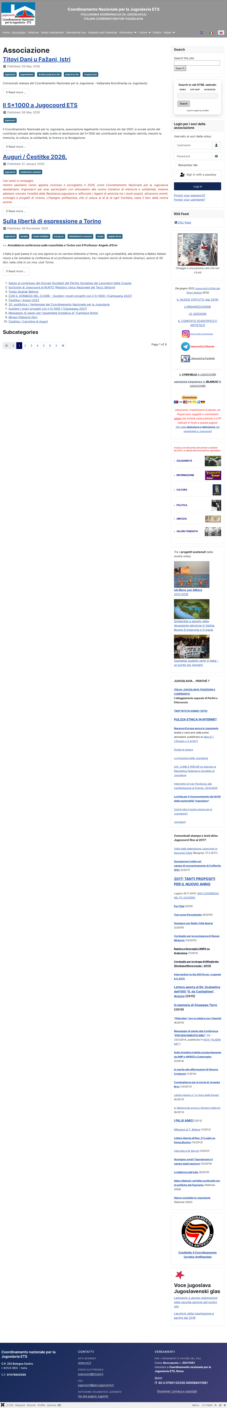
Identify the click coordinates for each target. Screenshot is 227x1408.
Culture (143, 32)
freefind (205, 110)
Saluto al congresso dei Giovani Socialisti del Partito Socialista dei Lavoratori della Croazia (70, 283)
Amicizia (181, 518)
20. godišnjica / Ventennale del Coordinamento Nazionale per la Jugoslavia (59, 304)
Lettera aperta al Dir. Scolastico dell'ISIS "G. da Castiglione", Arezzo (197, 991)
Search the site (184, 58)
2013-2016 (181, 594)
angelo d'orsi (115, 236)
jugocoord (10, 74)
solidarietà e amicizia (31, 172)
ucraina (24, 236)
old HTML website (204, 84)
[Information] (135, 32)
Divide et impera (183, 749)
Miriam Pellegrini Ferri (23, 317)
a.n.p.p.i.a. (59, 236)
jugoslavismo (27, 74)
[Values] (173, 32)
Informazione (185, 475)
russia (100, 236)
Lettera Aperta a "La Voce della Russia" (196, 1095)
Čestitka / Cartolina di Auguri (28, 321)
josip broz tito (72, 74)
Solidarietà (184, 461)
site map (195, 89)
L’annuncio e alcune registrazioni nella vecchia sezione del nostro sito (195, 1302)
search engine (193, 110)
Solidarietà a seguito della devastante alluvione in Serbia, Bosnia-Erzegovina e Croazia (194, 625)
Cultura (181, 489)
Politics (157, 32)
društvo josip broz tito (49, 74)
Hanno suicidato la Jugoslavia (192, 1197)
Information (126, 32)
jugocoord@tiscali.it (90, 1374)
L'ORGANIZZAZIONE (197, 306)
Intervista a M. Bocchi (186, 1150)
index (183, 89)
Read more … (17, 92)
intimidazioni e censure (80, 236)
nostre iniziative (41, 236)
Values (167, 32)
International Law (76, 32)
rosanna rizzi (90, 74)
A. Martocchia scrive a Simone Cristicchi (197, 1107)
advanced (209, 89)
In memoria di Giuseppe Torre (195, 1005)
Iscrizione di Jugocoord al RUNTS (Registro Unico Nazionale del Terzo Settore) (62, 287)
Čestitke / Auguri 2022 (24, 300)
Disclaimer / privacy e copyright (177, 1391)
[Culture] (149, 32)
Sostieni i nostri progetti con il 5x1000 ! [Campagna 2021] (48, 308)
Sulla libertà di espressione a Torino (52, 221)
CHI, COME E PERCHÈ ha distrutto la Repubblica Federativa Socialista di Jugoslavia (195, 771)
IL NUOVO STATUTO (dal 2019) (197, 299)
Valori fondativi (187, 531)
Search (180, 68)
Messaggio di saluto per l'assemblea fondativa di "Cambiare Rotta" (53, 313)
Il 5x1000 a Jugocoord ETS (40, 105)
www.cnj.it (84, 1362)
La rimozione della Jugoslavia (191, 758)
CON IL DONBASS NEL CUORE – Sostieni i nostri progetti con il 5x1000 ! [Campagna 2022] (70, 296)
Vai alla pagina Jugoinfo (93, 1396)
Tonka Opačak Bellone (23, 291)
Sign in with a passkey (201, 174)
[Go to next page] (56, 345)
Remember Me (188, 165)
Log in (197, 186)
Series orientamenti (52, 32)
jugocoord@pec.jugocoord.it (96, 1385)
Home (6, 32)
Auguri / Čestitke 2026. (35, 156)
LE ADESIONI (197, 314)
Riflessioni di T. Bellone (187, 1129)
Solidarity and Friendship (102, 32)
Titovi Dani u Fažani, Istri (37, 59)
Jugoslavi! (180, 821)
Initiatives (33, 32)
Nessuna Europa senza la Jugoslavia (196, 728)
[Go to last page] (63, 345)
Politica (181, 505)
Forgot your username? (189, 199)
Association (19, 32)
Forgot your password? (189, 195)
